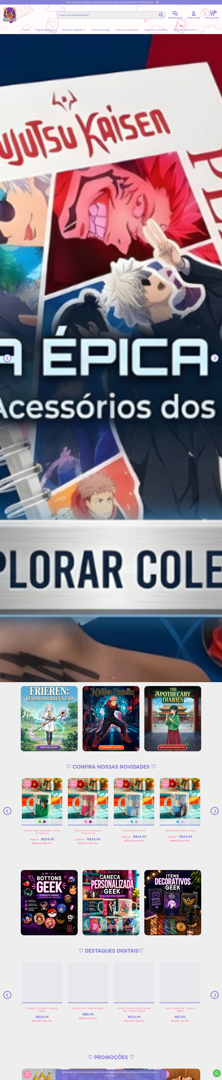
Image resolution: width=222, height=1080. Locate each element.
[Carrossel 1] (111, 358)
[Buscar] (161, 15)
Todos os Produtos (155, 29)
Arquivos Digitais (73, 29)
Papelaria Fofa (45, 29)
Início (26, 29)
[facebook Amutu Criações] (9, 2)
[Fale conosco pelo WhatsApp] (216, 1073)
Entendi (111, 1076)
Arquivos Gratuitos (126, 29)
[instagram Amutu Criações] (4, 2)
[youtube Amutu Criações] (14, 2)
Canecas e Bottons (185, 29)
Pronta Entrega (100, 29)
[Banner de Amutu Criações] (49, 718)
